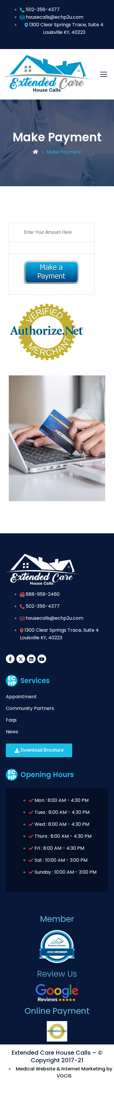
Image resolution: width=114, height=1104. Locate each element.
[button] (39, 750)
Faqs (11, 720)
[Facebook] (10, 658)
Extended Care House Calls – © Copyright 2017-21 (57, 1056)
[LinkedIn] (31, 658)
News (12, 731)
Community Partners (30, 708)
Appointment (21, 696)
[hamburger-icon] (104, 74)
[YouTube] (41, 658)
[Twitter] (20, 658)
